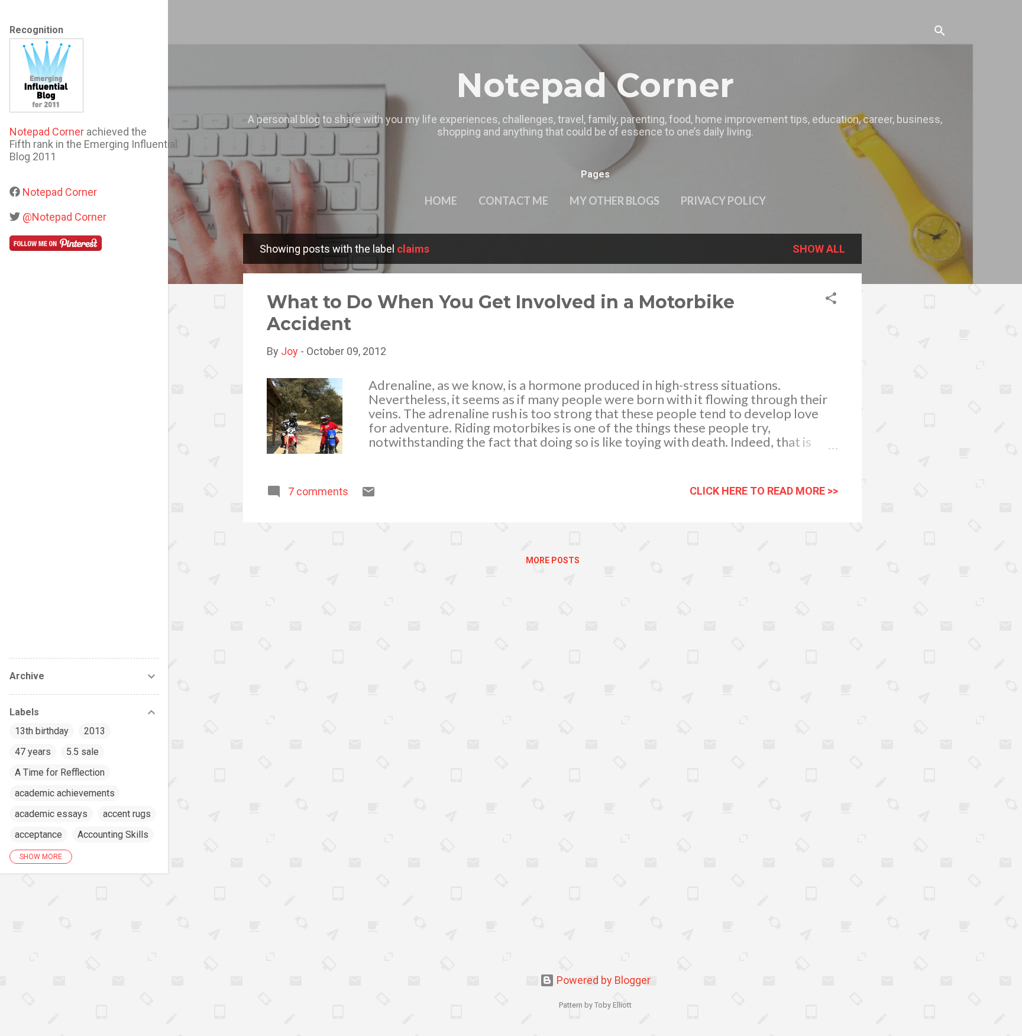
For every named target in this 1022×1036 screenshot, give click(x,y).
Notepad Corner (595, 85)
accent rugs (127, 813)
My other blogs (614, 200)
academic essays (51, 813)
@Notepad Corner (64, 217)
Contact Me (513, 200)
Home (441, 200)
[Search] (940, 32)
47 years (33, 751)
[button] (831, 300)
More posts (553, 560)
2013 (94, 731)
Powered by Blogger (602, 980)
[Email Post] (368, 495)
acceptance (38, 834)
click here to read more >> (764, 491)
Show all (819, 249)
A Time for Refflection (60, 772)
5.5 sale (82, 751)
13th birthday (42, 731)
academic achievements (65, 793)
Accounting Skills (112, 834)
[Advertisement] (909, 411)
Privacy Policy (723, 200)
